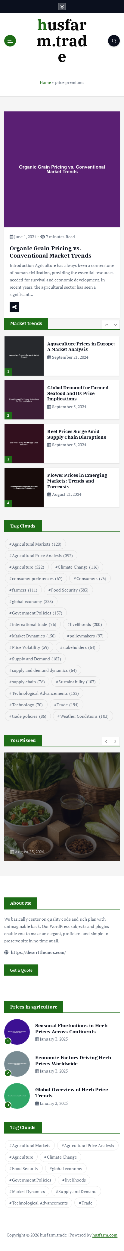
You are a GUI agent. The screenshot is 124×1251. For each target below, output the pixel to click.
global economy (32, 601)
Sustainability (77, 682)
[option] (62, 356)
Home (45, 82)
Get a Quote (21, 970)
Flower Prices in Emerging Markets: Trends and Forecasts (77, 480)
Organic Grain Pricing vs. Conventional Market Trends (51, 251)
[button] (106, 324)
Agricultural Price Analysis (42, 555)
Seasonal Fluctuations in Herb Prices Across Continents (71, 1028)
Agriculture (28, 567)
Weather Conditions (84, 716)
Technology (27, 704)
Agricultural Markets (37, 544)
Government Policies (37, 613)
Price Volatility (30, 647)
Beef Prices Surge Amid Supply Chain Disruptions (76, 434)
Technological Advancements (45, 693)
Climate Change (78, 567)
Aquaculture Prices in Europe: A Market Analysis (81, 346)
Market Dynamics (34, 636)
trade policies (29, 716)
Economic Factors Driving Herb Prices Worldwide (73, 1060)
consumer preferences (37, 578)
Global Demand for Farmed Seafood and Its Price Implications (77, 393)
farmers (25, 590)
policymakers (87, 636)
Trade (68, 704)
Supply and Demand (36, 659)
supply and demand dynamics (44, 670)
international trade (34, 624)
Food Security (70, 590)
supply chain (28, 682)
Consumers (91, 578)
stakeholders (79, 647)
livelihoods (86, 624)
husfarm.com (105, 1235)
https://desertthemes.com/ (38, 952)
